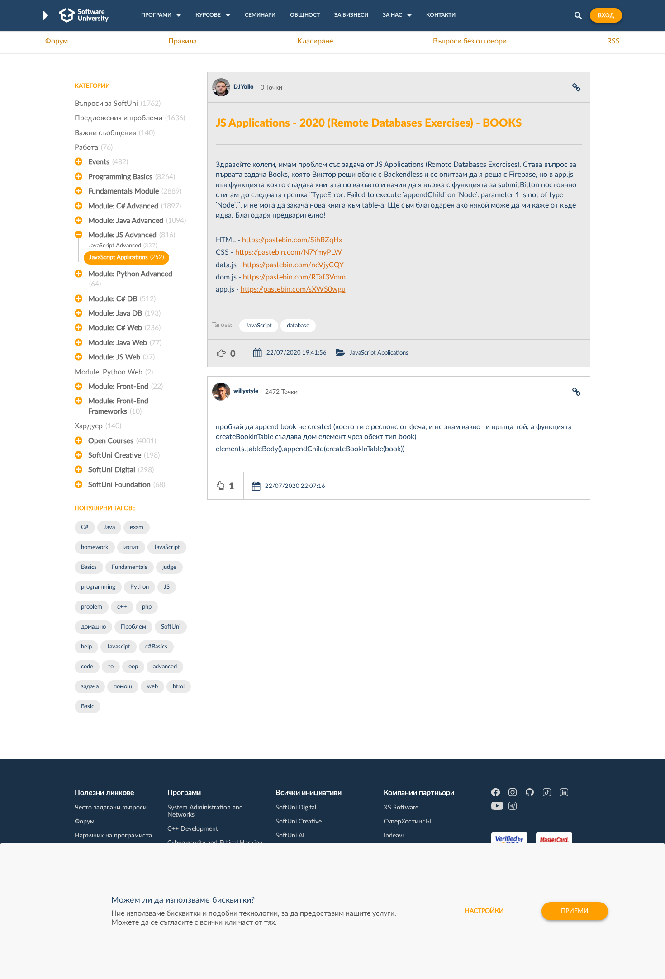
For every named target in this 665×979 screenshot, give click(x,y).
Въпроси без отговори (470, 41)
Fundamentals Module (134, 191)
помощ (123, 687)
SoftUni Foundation (126, 484)
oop (133, 667)
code (87, 667)
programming (98, 587)
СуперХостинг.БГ (408, 821)
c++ (122, 607)
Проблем (133, 627)
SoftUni (170, 627)
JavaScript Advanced (122, 246)
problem (91, 607)
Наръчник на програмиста (113, 835)
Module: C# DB (122, 299)
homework (95, 547)
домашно (93, 627)
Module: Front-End (125, 386)
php (147, 607)
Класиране (315, 41)
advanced (165, 667)
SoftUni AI (290, 835)
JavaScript (167, 547)
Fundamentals (129, 567)
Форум (56, 41)
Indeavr (394, 835)
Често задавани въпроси (111, 807)
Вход (606, 15)
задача (90, 687)
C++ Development (192, 829)
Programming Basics (131, 176)
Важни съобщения (115, 133)
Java (109, 527)
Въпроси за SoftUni (118, 103)
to (111, 667)
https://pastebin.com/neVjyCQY (293, 265)
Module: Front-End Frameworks (118, 406)
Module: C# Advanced (134, 206)
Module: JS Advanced (131, 235)
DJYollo (243, 87)
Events (108, 162)
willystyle (245, 391)
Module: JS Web (121, 357)
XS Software (401, 807)
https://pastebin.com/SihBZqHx (292, 240)
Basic (87, 706)
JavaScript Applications (126, 257)
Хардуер (98, 426)
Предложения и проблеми (130, 118)
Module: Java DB (124, 313)
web (152, 687)
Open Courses (122, 441)
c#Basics (156, 647)
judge (169, 567)
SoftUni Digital (121, 469)
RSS (613, 41)
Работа (94, 147)
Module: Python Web (114, 372)
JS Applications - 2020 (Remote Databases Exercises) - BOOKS (369, 123)
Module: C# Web (124, 327)
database (298, 326)
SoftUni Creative (124, 455)
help (86, 647)
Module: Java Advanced (137, 220)
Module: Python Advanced (130, 279)
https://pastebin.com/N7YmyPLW (288, 252)
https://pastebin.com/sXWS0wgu (293, 289)
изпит (131, 547)
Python (139, 587)
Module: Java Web (125, 342)
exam (136, 527)
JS (167, 587)
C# (85, 527)
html (179, 687)
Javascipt (118, 647)
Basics (89, 567)
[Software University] (84, 15)
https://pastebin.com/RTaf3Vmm (294, 277)
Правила (182, 41)
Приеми (575, 911)
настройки (484, 911)
